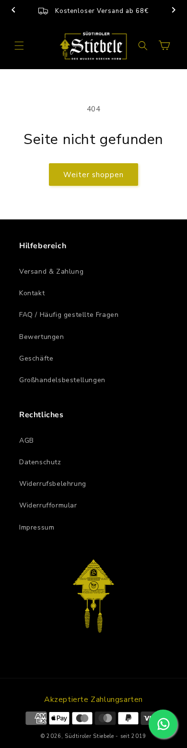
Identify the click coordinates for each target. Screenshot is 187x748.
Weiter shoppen (93, 175)
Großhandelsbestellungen (62, 380)
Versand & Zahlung (51, 271)
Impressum (36, 527)
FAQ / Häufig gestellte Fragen (68, 314)
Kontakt (32, 293)
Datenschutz (40, 462)
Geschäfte (36, 358)
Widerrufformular (48, 505)
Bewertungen (41, 336)
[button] (19, 45)
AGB (26, 440)
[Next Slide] (173, 10)
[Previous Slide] (13, 10)
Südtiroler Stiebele (89, 736)
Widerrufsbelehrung (52, 483)
